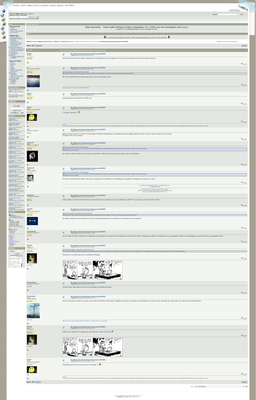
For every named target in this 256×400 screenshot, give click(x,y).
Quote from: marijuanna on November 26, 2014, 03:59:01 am (77, 213)
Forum (12, 28)
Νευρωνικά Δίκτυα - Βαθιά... (15, 198)
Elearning (13, 40)
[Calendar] (2, 28)
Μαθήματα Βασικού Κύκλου (45, 41)
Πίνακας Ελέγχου (14, 87)
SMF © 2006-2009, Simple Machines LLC (132, 395)
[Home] (4, 11)
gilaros (11, 236)
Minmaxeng (12, 237)
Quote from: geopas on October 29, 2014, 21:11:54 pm (76, 71)
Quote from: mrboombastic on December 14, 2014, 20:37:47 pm (78, 249)
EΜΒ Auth (14, 74)
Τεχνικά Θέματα (45, 5)
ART (12, 65)
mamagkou (12, 244)
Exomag (29, 245)
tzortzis (87, 41)
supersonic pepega (15, 123)
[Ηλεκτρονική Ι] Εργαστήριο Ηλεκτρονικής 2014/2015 (114, 41)
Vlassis (29, 107)
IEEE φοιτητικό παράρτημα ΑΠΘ (14, 78)
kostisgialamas (14, 185)
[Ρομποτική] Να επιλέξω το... (15, 202)
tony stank (96, 41)
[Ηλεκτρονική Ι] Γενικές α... (15, 174)
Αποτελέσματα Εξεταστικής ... (15, 122)
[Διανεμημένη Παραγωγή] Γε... (15, 151)
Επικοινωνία (14, 32)
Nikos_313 (12, 128)
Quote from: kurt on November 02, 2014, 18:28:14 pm (75, 147)
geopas (29, 53)
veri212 (11, 239)
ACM (12, 62)
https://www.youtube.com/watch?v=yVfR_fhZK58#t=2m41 (76, 87)
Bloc (130, 396)
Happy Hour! (60, 5)
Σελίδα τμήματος (15, 37)
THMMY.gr (29, 41)
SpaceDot (13, 80)
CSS (138, 396)
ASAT (12, 67)
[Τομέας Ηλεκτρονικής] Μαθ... (15, 169)
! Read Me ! (23, 5)
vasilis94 (29, 209)
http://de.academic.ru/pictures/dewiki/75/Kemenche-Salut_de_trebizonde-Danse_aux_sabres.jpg (85, 320)
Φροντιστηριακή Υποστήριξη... (15, 160)
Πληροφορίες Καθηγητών (13, 54)
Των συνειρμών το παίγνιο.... (15, 118)
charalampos (13, 243)
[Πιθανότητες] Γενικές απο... (15, 155)
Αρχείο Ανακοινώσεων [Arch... (15, 127)
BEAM (12, 68)
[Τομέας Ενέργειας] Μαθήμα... (15, 141)
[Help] (3, 20)
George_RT (12, 240)
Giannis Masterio (14, 175)
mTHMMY (14, 58)
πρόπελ (64, 124)
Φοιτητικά (36, 5)
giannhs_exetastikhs (14, 241)
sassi (11, 199)
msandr (11, 245)
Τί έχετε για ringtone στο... (14, 193)
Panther (13, 83)
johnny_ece (13, 170)
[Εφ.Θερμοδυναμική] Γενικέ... (15, 146)
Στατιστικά (12, 212)
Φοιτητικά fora (15, 41)
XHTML (134, 396)
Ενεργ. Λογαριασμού (17, 31)
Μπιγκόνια (12, 119)
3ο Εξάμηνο (56, 41)
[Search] (4, 24)
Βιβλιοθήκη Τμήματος (17, 38)
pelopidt (11, 242)
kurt (28, 129)
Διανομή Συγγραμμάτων (18, 49)
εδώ (146, 27)
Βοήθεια (153, 27)
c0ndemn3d (30, 168)
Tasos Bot (12, 208)
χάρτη (185, 27)
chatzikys (77, 41)
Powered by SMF (118, 395)
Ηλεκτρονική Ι (64, 41)
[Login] (3, 33)
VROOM (13, 82)
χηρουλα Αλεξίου (14, 166)
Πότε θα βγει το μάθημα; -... (15, 136)
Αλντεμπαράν (31, 296)
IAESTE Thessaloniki (17, 76)
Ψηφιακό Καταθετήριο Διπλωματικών (16, 51)
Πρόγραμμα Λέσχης (16, 43)
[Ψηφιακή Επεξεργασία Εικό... (15, 207)
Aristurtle (13, 64)
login (25, 13)
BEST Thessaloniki (16, 70)
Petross (11, 238)
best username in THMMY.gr (15, 188)
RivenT (12, 203)
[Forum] (2, 15)
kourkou (12, 161)
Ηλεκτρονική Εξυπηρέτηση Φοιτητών (15, 46)
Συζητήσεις (53, 5)
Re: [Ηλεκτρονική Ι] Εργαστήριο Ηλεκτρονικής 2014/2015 (88, 54)
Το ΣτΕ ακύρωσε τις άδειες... (15, 165)
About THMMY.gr (69, 5)
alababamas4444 (14, 138)
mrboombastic (31, 231)
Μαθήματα (30, 5)
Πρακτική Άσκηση (16, 44)
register (31, 13)
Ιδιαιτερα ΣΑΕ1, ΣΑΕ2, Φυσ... (15, 183)
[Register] (4, 37)
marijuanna (30, 195)
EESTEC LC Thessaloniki (13, 72)
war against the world (155, 186)
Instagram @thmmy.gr (17, 56)
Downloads (16, 5)
